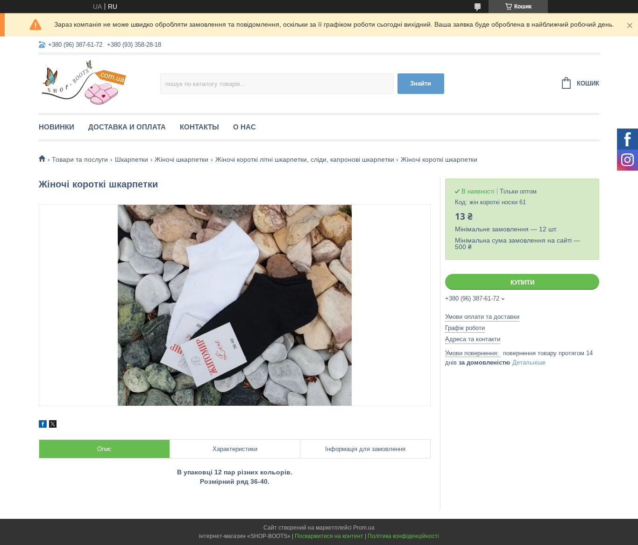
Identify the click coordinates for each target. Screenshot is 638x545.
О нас (244, 126)
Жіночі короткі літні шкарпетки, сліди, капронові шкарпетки (304, 159)
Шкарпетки (131, 159)
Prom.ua (364, 527)
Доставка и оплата (127, 126)
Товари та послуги (80, 159)
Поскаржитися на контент (329, 536)
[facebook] (43, 425)
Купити (522, 282)
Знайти (420, 83)
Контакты (199, 126)
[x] (53, 425)
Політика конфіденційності (403, 536)
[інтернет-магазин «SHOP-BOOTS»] (99, 82)
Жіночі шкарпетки (181, 159)
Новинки (56, 126)
